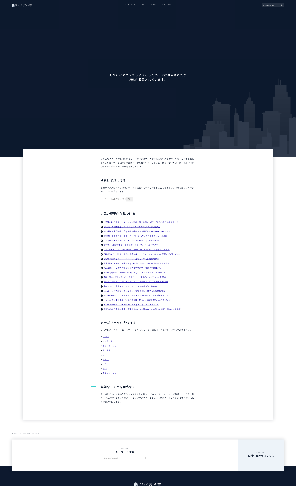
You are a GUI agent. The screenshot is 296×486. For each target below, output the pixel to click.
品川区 (106, 355)
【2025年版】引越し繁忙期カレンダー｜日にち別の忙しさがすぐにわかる (137, 250)
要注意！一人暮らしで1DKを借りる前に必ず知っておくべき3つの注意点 (136, 282)
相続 (105, 364)
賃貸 (143, 4)
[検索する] (281, 5)
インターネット (167, 4)
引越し (153, 4)
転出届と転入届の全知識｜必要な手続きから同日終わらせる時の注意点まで (137, 231)
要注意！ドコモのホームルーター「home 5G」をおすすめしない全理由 (135, 236)
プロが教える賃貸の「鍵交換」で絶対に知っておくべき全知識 (131, 240)
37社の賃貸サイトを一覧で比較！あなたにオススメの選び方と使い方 (134, 273)
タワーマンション (129, 4)
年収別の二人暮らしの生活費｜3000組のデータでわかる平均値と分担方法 (137, 263)
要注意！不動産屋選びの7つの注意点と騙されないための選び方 (132, 227)
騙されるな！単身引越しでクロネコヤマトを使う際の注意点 (130, 286)
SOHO (106, 337)
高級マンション (109, 373)
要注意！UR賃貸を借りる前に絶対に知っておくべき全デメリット (133, 245)
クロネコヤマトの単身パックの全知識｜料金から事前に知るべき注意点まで (137, 300)
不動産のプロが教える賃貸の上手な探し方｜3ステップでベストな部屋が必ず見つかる (142, 254)
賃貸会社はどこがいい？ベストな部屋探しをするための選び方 (131, 259)
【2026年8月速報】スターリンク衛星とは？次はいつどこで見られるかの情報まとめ (141, 222)
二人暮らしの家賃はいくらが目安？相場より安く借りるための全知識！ (135, 291)
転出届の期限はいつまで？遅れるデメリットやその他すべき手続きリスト (136, 295)
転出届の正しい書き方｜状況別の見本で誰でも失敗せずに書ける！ (133, 268)
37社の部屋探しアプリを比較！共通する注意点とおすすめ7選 (131, 305)
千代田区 (107, 350)
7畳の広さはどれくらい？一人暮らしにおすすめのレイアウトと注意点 (135, 277)
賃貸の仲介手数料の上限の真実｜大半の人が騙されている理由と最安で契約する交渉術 (142, 309)
